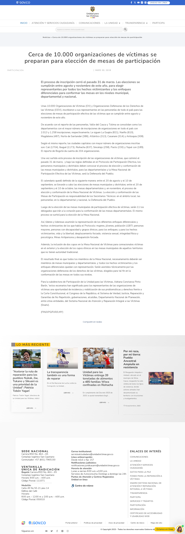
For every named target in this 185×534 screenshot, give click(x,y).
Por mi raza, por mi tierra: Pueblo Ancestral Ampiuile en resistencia (132, 359)
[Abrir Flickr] (63, 531)
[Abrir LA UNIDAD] (119, 23)
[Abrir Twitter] (52, 531)
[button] (23, 3)
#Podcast (156, 382)
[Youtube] (138, 2)
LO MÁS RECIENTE (32, 345)
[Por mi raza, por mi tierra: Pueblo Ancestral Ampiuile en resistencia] (161, 378)
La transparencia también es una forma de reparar (61, 375)
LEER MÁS (29, 408)
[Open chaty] (179, 529)
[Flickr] (145, 2)
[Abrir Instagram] (68, 531)
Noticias (46, 37)
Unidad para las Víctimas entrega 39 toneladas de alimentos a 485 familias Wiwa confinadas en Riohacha (98, 378)
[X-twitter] (135, 2)
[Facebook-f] (131, 2)
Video (18, 365)
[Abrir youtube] (47, 531)
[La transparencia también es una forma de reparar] (62, 358)
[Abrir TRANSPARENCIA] (147, 23)
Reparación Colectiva (94, 366)
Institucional (21, 362)
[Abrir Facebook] (57, 531)
